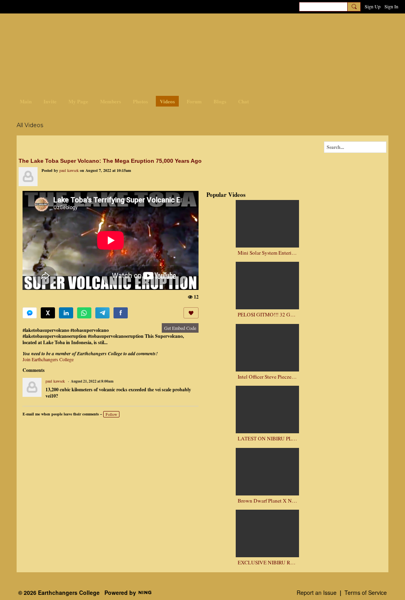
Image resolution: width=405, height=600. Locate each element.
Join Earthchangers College (48, 359)
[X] (48, 312)
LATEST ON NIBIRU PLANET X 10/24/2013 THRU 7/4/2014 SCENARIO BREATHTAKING (267, 438)
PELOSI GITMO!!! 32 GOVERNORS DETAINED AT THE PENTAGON (267, 314)
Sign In (391, 6)
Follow (111, 414)
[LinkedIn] (66, 312)
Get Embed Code (180, 328)
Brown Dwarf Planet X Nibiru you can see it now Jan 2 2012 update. (267, 500)
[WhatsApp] (84, 312)
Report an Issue (317, 592)
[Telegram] (102, 312)
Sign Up (372, 6)
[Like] (191, 312)
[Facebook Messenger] (30, 312)
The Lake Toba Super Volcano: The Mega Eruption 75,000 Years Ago (110, 161)
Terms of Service (365, 592)
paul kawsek (69, 170)
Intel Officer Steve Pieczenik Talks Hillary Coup (267, 376)
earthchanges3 (80, 26)
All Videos (30, 125)
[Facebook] (121, 312)
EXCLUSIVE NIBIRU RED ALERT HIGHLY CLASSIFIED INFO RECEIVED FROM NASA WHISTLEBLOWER (267, 562)
